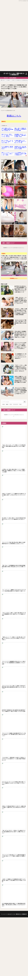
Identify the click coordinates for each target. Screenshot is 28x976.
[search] (24, 402)
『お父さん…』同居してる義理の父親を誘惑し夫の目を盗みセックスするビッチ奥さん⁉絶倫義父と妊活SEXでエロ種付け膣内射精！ (21, 311)
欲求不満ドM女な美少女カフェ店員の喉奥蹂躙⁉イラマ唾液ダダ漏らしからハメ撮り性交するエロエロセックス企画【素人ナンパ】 (21, 289)
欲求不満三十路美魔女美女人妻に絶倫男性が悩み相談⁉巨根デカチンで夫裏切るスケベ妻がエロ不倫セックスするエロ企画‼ (13, 711)
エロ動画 (8, 80)
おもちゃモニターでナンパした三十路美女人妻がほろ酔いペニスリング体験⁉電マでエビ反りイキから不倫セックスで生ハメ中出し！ (14, 783)
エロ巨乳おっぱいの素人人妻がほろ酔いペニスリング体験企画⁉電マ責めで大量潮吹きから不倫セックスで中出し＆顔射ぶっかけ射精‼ (13, 470)
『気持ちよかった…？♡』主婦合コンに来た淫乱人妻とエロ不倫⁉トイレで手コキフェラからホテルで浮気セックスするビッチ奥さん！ (13, 638)
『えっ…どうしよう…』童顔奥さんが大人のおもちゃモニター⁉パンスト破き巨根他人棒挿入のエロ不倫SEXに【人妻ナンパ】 (14, 590)
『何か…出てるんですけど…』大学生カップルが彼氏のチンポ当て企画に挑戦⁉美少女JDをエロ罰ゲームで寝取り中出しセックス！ (13, 832)
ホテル (11, 404)
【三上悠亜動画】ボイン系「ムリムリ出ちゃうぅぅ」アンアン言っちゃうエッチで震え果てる (20, 356)
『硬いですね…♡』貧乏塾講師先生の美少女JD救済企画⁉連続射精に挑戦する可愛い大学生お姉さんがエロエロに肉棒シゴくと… (14, 566)
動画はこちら (14, 115)
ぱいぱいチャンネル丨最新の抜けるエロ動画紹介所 (14, 74)
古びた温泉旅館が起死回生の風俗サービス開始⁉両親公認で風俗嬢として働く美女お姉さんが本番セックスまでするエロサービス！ (14, 905)
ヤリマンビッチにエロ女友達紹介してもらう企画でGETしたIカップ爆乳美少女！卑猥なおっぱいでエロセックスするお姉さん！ (20, 345)
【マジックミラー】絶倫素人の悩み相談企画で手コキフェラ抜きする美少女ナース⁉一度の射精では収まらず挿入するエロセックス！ (14, 734)
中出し (20, 404)
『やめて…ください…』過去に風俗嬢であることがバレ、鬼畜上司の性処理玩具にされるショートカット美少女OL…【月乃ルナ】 (21, 368)
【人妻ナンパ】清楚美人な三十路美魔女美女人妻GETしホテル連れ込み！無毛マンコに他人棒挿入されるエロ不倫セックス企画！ (14, 880)
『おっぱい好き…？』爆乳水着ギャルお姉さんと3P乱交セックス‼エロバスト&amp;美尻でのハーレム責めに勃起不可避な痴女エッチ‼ (14, 759)
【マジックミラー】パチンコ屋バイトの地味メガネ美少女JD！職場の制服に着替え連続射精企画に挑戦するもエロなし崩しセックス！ (14, 687)
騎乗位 (7, 404)
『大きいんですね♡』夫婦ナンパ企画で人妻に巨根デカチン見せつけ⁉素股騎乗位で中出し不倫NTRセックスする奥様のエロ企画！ (14, 614)
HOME (3, 80)
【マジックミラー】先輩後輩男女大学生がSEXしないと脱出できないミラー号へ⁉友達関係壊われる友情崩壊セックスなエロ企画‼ (14, 662)
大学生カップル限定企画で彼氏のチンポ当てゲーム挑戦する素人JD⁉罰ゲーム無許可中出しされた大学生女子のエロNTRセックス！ (14, 807)
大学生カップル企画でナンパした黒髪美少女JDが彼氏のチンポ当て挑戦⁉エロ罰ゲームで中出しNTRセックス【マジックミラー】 (14, 495)
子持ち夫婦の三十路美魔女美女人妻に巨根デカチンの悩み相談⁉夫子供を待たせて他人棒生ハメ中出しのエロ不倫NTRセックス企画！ (21, 334)
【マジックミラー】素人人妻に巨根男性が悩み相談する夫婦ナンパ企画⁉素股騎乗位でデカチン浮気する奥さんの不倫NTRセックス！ (21, 390)
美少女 (4, 404)
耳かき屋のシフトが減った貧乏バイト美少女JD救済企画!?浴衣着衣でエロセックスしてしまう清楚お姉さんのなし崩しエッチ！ (14, 519)
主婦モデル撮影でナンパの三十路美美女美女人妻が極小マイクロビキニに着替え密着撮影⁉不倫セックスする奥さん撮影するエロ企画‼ (21, 379)
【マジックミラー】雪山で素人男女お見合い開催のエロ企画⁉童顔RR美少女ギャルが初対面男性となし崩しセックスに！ (13, 543)
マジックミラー (15, 404)
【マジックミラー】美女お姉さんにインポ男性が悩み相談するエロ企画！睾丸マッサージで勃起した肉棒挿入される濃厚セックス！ (14, 856)
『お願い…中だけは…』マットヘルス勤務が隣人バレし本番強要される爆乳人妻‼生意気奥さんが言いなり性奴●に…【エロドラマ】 (21, 300)
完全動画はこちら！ (14, 278)
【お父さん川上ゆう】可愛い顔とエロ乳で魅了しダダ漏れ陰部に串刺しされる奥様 (20, 322)
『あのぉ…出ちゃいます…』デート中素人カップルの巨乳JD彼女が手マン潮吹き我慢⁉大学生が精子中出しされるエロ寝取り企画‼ (13, 446)
